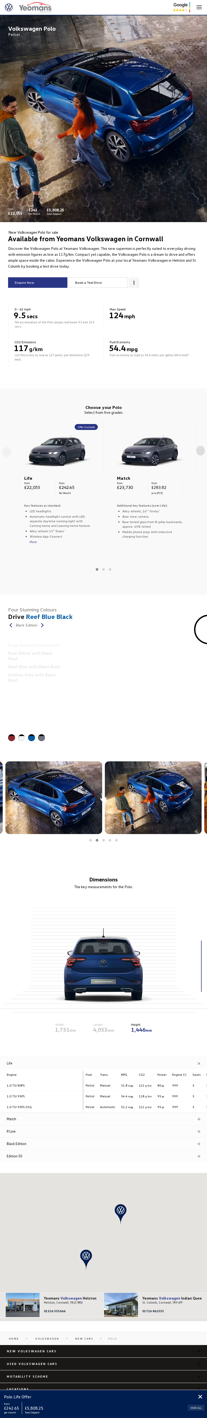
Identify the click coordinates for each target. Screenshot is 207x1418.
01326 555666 (54, 1311)
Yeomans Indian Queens (169, 1298)
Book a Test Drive (88, 283)
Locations (18, 1389)
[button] (97, 569)
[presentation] (6, 452)
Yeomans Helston (70, 1298)
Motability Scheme (27, 1376)
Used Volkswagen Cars (32, 1364)
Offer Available (86, 427)
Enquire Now (24, 283)
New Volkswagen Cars (32, 1351)
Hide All (196, 1407)
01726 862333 (153, 1311)
